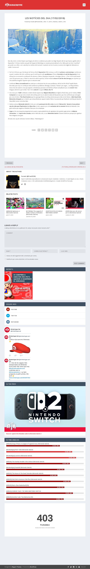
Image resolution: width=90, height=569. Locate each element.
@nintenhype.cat (16, 331)
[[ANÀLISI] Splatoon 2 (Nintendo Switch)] (15, 203)
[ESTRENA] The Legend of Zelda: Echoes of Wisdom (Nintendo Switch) (34, 212)
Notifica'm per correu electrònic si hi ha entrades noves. (22, 259)
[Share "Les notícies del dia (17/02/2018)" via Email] (53, 130)
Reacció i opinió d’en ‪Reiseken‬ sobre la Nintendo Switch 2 (23, 434)
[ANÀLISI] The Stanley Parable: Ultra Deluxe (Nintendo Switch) (25, 461)
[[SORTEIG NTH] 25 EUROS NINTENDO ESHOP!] (55, 203)
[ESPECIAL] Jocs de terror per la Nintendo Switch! (74, 212)
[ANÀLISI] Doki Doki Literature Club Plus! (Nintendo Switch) (24, 479)
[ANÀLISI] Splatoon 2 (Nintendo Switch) (13, 212)
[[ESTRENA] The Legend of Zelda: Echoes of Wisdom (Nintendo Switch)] (35, 203)
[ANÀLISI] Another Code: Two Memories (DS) (19, 497)
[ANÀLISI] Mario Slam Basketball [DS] (17, 485)
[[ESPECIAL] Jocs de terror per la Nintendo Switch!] (75, 203)
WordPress (33, 567)
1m (10, 338)
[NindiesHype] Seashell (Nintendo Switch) (18, 467)
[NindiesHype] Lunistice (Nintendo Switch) (19, 455)
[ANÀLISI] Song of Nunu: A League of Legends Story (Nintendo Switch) (27, 444)
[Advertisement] (45, 145)
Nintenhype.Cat (15, 329)
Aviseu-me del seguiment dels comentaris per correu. (22, 256)
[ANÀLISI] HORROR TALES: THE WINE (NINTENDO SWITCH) (23, 491)
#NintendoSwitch (14, 372)
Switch (60, 21)
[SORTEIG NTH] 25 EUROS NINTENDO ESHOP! (54, 212)
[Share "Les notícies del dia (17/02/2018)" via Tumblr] (46, 130)
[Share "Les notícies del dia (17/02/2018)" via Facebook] (39, 130)
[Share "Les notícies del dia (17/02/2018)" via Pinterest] (49, 130)
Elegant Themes (16, 567)
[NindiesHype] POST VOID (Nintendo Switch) (19, 449)
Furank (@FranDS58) (36, 21)
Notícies (55, 21)
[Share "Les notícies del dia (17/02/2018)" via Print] (56, 130)
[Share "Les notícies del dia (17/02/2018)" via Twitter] (42, 130)
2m (10, 361)
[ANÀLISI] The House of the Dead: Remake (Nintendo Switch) (24, 473)
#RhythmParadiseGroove (17, 368)
